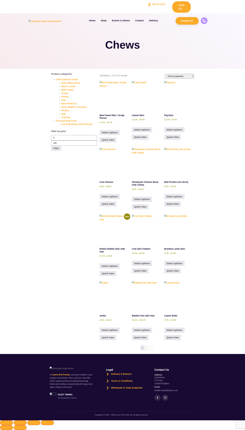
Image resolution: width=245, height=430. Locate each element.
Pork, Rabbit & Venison (74, 107)
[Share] (33, 422)
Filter (56, 148)
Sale (63, 114)
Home (92, 20)
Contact (139, 20)
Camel (64, 93)
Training (65, 117)
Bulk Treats (67, 90)
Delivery (153, 20)
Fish (63, 100)
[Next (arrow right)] (20, 427)
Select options (110, 132)
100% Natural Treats (67, 79)
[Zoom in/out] (6, 422)
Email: (157, 387)
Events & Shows (121, 20)
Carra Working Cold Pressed (76, 124)
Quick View (108, 140)
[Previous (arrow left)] (6, 427)
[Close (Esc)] (47, 422)
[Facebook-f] (157, 398)
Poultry (65, 110)
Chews (65, 96)
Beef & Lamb (68, 86)
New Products (69, 103)
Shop (104, 20)
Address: (158, 375)
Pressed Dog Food (66, 121)
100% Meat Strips (70, 83)
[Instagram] (165, 398)
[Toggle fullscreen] (20, 422)
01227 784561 (65, 394)
